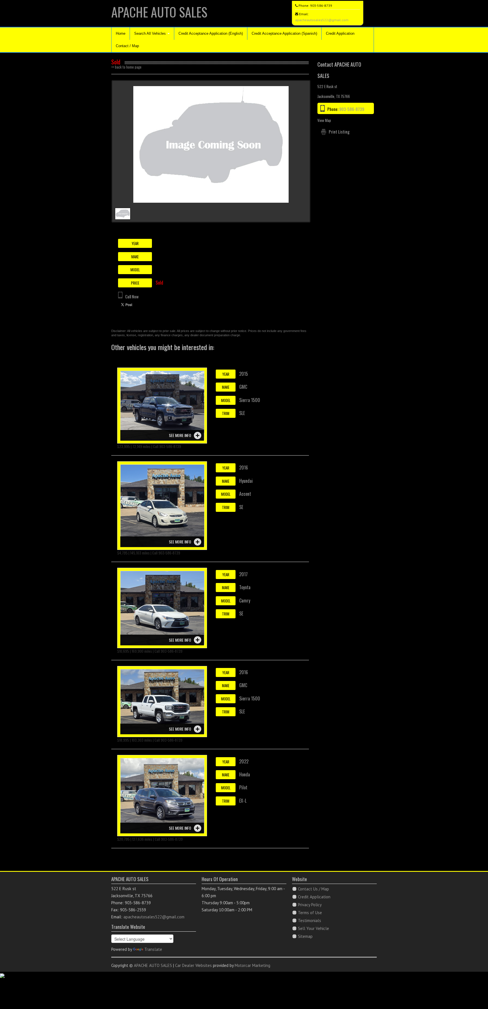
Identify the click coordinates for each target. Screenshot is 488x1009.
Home (120, 33)
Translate (153, 949)
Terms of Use (310, 912)
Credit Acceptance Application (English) (210, 33)
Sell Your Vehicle (313, 928)
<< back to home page (126, 67)
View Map (324, 120)
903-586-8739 (321, 5)
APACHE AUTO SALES (159, 11)
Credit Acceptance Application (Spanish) (284, 33)
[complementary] (471, 992)
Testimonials (309, 920)
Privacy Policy (310, 904)
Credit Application (340, 33)
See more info (180, 435)
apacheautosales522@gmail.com (321, 20)
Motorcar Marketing (252, 965)
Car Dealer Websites (193, 965)
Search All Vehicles (150, 33)
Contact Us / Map (313, 889)
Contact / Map (127, 46)
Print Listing (339, 131)
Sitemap (305, 936)
